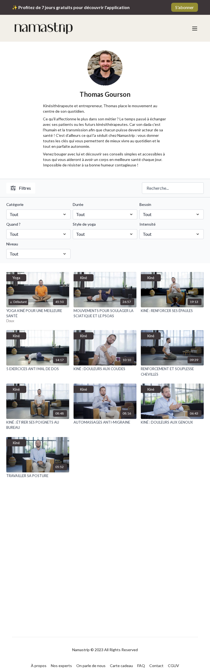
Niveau (12, 244)
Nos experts (61, 665)
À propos (38, 665)
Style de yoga (84, 224)
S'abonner (184, 7)
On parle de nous (91, 665)
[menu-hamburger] (194, 28)
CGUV (173, 665)
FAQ (141, 665)
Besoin (145, 204)
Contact (156, 665)
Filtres (25, 188)
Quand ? (13, 224)
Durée (78, 204)
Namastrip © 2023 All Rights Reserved (105, 650)
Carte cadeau (121, 665)
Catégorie (15, 204)
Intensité (147, 224)
